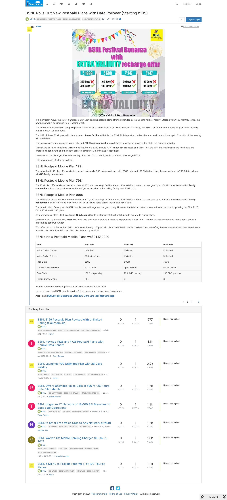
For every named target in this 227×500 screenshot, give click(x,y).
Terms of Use (115, 493)
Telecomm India (99, 493)
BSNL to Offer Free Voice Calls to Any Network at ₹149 (74, 422)
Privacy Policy (131, 493)
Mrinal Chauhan (62, 456)
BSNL (33, 18)
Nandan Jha (43, 430)
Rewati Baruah (54, 397)
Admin (38, 26)
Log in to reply (194, 19)
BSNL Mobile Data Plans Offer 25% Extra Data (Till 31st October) (80, 295)
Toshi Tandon (58, 356)
